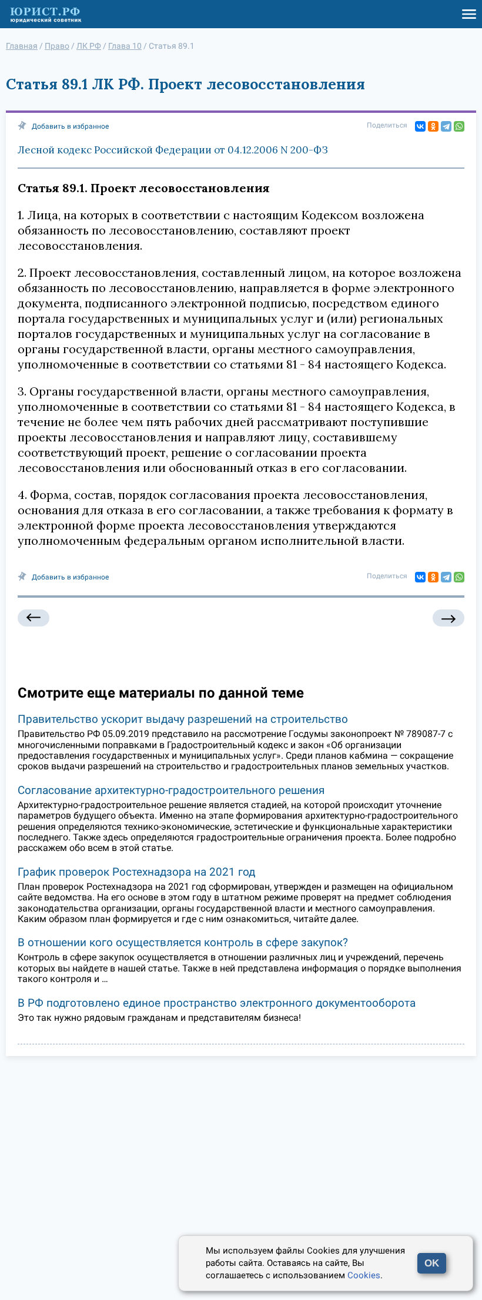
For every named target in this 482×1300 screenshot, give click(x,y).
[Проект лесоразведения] (448, 617)
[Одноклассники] (433, 126)
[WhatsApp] (459, 126)
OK (431, 1263)
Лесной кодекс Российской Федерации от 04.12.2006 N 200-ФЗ (173, 149)
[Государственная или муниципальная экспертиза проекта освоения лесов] (33, 617)
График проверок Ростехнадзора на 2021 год (136, 872)
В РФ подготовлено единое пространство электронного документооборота (217, 1003)
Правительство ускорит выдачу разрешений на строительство (183, 719)
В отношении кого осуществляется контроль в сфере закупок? (183, 942)
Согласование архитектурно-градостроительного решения (171, 790)
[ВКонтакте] (420, 126)
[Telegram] (446, 126)
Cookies (363, 1275)
